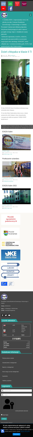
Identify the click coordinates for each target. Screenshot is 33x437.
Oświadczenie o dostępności (9, 362)
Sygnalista (5, 376)
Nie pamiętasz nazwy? (6, 422)
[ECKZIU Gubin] (4, 15)
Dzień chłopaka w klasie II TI (16, 51)
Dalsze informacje (25, 431)
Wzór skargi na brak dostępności (10, 371)
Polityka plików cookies (8, 358)
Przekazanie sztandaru (8, 178)
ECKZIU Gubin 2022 (7, 205)
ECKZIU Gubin (5, 151)
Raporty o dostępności (8, 367)
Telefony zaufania (6, 380)
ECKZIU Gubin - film (8, 154)
